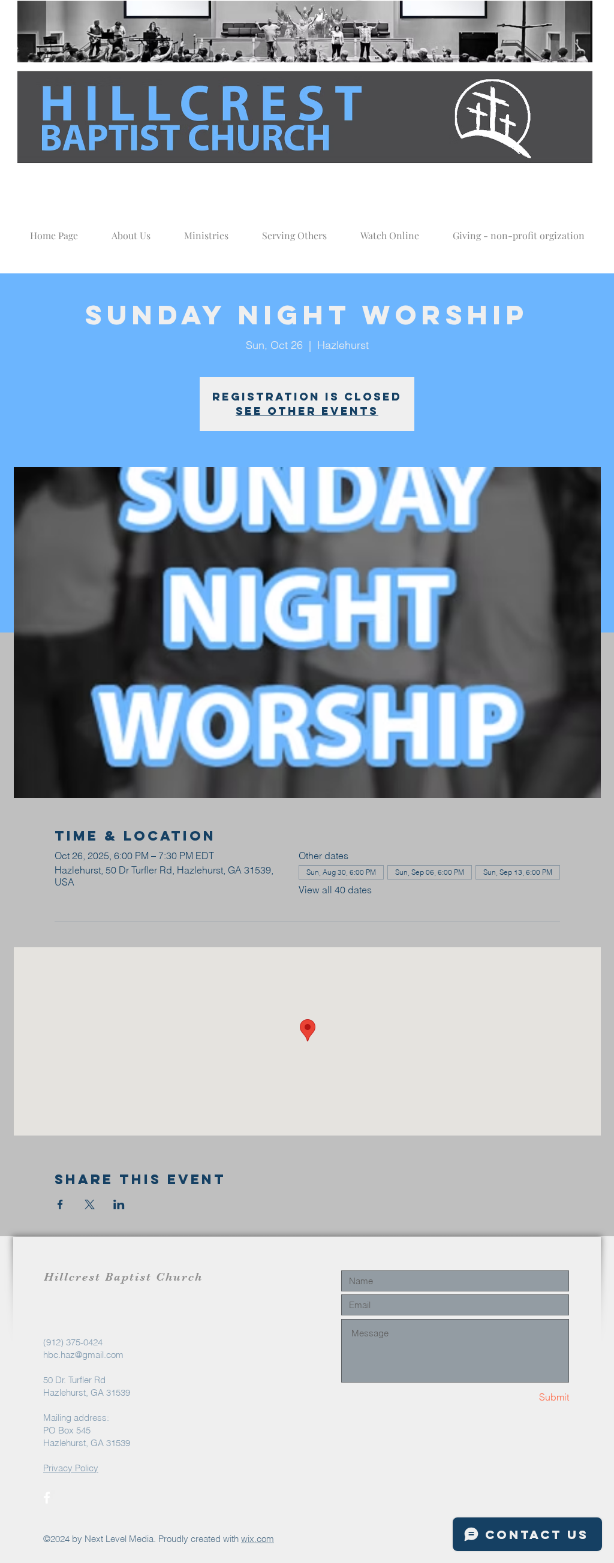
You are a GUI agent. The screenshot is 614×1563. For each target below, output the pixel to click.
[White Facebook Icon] (47, 1497)
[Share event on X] (89, 1204)
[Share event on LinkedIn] (119, 1204)
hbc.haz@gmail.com (83, 1354)
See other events (307, 411)
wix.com (257, 1538)
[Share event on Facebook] (60, 1204)
